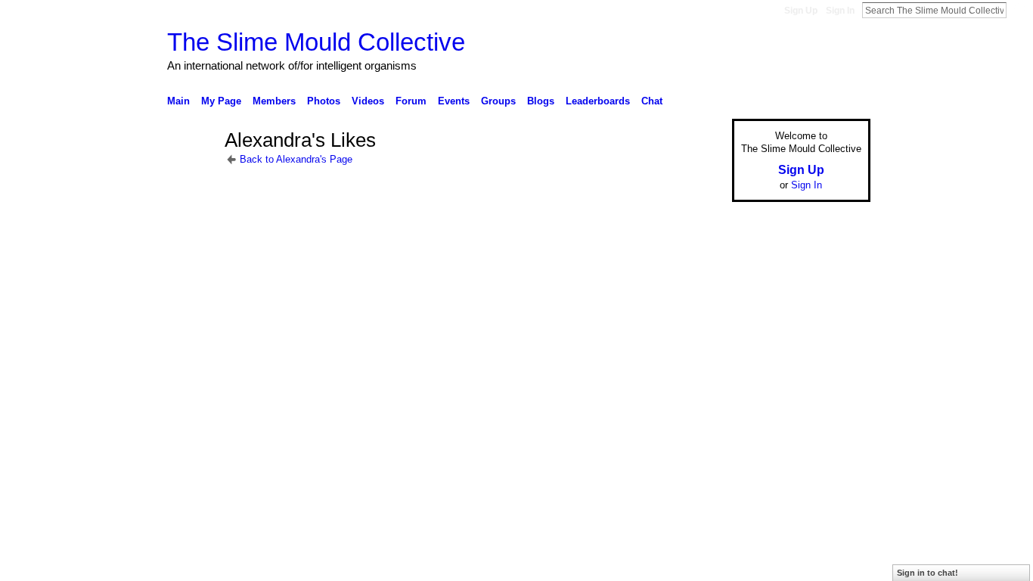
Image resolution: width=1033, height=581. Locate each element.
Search (1019, 10)
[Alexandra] (191, 167)
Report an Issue (758, 442)
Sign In (840, 10)
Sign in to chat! (927, 572)
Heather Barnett (280, 442)
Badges (699, 442)
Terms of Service (836, 442)
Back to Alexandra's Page (296, 159)
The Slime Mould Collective (316, 42)
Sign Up (800, 10)
